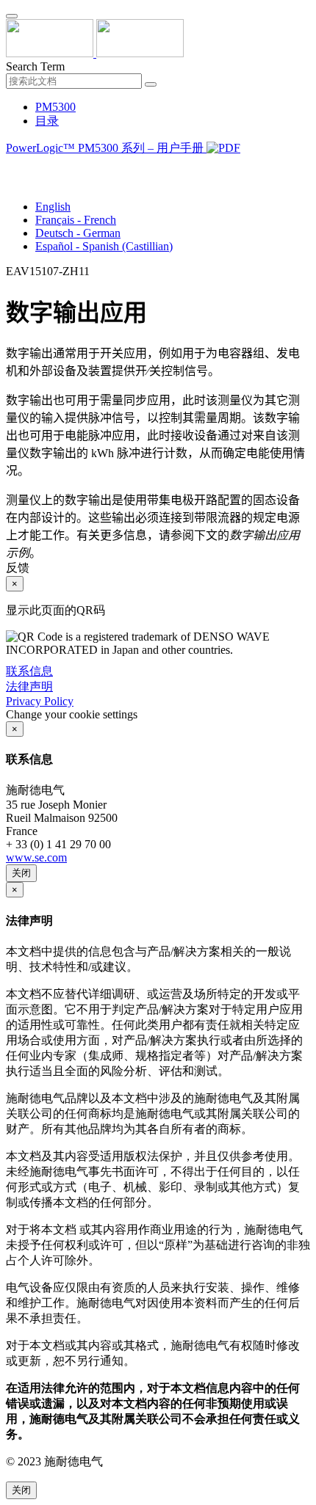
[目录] (12, 166)
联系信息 (29, 671)
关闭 (21, 872)
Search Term (35, 66)
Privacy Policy (39, 701)
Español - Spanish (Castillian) (104, 246)
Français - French (75, 220)
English (53, 206)
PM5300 (55, 107)
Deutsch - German (78, 233)
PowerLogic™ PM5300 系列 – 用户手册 (106, 148)
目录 (47, 120)
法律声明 (29, 686)
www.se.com (36, 857)
